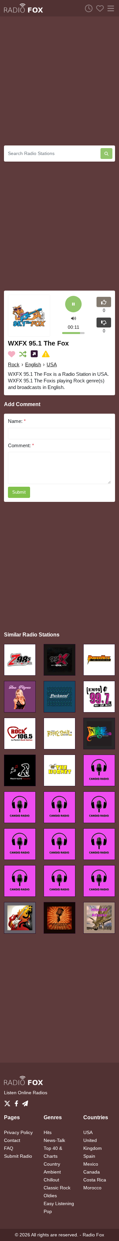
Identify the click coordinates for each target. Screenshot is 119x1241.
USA (52, 364)
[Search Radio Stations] (106, 153)
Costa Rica (94, 1179)
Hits (48, 1132)
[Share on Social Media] (35, 354)
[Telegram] (25, 1101)
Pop (48, 1211)
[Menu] (109, 8)
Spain (89, 1156)
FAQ (8, 1148)
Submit (19, 492)
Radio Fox (93, 1234)
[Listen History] (87, 8)
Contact (12, 1140)
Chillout (51, 1179)
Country (52, 1164)
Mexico (90, 1164)
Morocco (92, 1187)
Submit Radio (18, 1156)
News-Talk (54, 1140)
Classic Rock (57, 1187)
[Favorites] (98, 8)
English (33, 364)
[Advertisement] (59, 81)
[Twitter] (8, 1101)
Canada (91, 1172)
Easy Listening (59, 1203)
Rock (14, 364)
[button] (73, 318)
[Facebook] (18, 1101)
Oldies (50, 1195)
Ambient (52, 1172)
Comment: (21, 445)
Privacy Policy (18, 1132)
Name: (17, 421)
